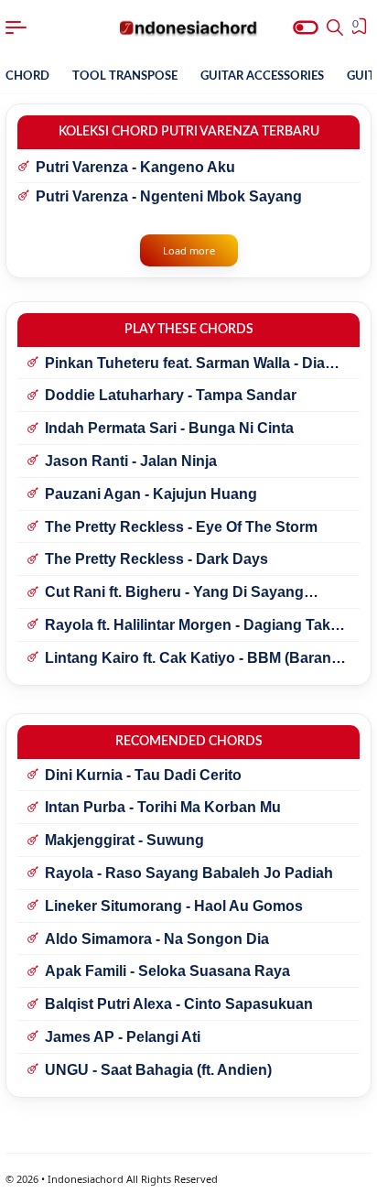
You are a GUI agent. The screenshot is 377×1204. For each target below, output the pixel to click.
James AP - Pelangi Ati (122, 1037)
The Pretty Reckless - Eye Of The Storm (181, 527)
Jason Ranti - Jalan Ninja (131, 461)
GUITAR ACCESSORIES (262, 76)
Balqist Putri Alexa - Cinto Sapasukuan (179, 1004)
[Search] (335, 27)
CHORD (27, 76)
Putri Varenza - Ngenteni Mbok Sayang (169, 196)
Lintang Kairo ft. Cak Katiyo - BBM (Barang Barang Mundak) (192, 659)
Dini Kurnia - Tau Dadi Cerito (143, 775)
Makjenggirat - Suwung (124, 840)
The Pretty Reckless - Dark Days (156, 559)
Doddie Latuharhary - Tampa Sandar (170, 395)
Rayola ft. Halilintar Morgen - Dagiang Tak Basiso (187, 626)
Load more (189, 250)
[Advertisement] (188, 1181)
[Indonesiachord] (189, 27)
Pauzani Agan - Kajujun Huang (151, 494)
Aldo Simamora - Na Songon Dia (157, 939)
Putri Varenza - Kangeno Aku (135, 167)
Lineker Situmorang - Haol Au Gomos (174, 906)
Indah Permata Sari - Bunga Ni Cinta (169, 428)
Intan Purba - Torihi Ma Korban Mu (163, 807)
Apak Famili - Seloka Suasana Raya (167, 971)
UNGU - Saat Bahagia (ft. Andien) (158, 1070)
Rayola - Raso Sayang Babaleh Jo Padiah (189, 873)
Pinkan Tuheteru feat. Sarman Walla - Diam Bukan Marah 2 (191, 364)
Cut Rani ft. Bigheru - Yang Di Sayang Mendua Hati (174, 593)
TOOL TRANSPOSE (125, 76)
